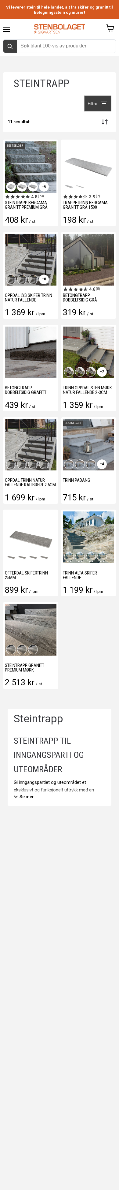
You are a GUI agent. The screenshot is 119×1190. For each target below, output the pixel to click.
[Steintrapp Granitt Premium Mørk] (30, 630)
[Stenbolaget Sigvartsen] (59, 29)
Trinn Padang (76, 480)
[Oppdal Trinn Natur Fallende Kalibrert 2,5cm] (30, 445)
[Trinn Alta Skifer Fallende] (88, 537)
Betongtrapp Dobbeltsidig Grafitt (25, 390)
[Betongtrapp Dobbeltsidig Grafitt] (30, 352)
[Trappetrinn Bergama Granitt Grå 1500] (88, 167)
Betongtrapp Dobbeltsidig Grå (80, 298)
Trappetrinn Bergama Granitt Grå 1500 (85, 205)
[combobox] (59, 46)
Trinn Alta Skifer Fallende (80, 575)
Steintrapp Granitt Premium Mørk (24, 668)
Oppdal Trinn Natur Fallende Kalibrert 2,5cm (30, 482)
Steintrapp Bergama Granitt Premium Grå (26, 205)
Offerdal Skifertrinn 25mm (26, 575)
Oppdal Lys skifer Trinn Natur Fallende (28, 298)
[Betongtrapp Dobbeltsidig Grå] (88, 260)
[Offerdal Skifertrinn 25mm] (30, 537)
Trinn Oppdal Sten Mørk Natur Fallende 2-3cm (87, 390)
